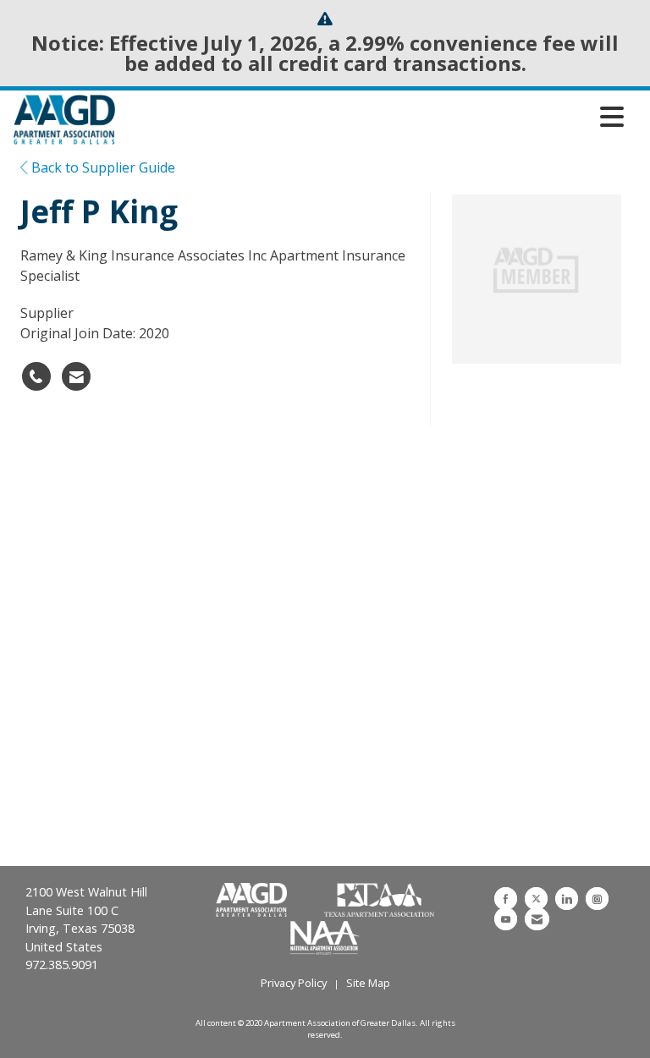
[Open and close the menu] (374, 117)
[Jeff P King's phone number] (36, 376)
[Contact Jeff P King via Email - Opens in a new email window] (76, 376)
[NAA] (324, 936)
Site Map (368, 982)
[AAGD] (253, 900)
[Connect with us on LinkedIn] (566, 898)
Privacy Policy (294, 982)
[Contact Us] (537, 918)
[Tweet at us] (536, 898)
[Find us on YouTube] (505, 918)
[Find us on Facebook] (505, 898)
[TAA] (379, 900)
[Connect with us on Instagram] (597, 898)
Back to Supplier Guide (101, 167)
